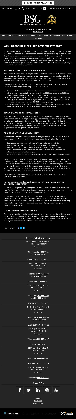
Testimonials (55, 35)
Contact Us (38, 38)
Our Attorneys (21, 35)
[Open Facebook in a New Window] (20, 390)
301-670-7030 (43, 252)
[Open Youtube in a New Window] (56, 390)
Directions (38, 247)
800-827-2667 (38, 32)
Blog (63, 35)
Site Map (38, 398)
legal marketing (37, 413)
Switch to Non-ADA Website (39, 3)
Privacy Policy (38, 403)
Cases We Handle (35, 35)
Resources (70, 35)
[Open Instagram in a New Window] (47, 390)
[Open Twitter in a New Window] (29, 390)
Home (4, 35)
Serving (45, 35)
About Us (11, 35)
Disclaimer (38, 401)
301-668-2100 (43, 295)
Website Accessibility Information (62, 8)
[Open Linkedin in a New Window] (38, 390)
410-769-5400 (43, 274)
